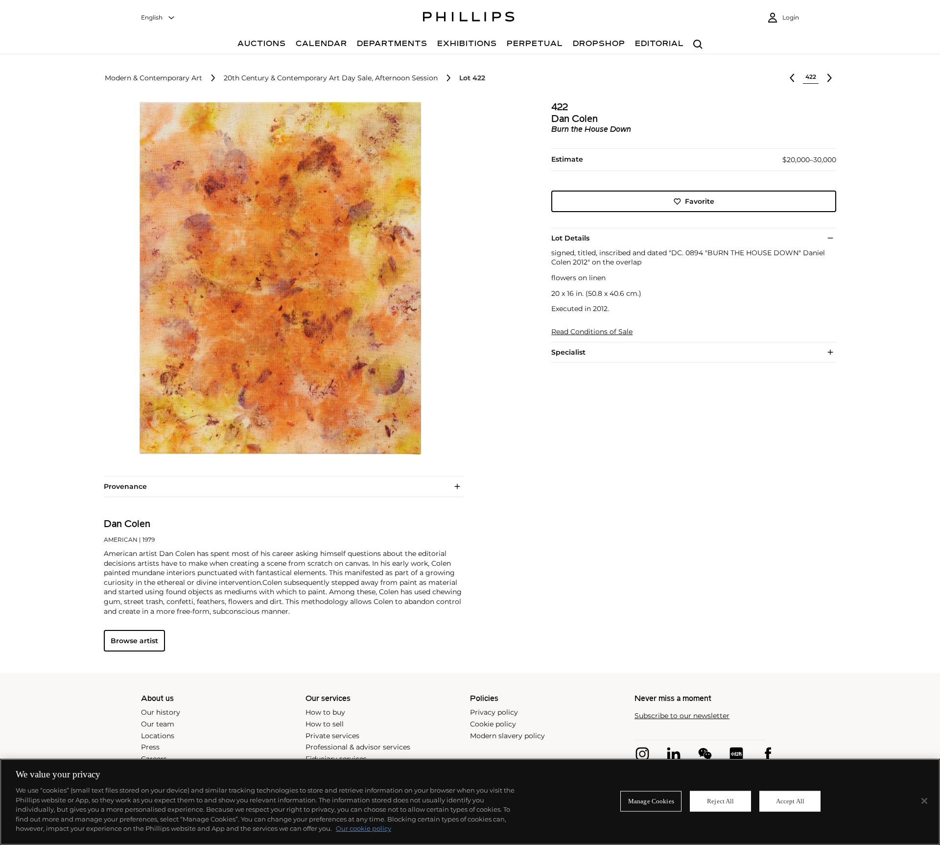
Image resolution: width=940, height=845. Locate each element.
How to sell (325, 724)
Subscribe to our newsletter (681, 716)
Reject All (720, 801)
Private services (332, 735)
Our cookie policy (363, 828)
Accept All (790, 801)
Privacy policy (494, 712)
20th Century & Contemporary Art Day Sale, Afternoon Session (331, 78)
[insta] (642, 754)
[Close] (924, 801)
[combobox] (158, 18)
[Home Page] (469, 18)
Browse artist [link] (134, 640)
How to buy (325, 712)
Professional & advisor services (358, 747)
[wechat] (705, 754)
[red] (736, 754)
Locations (157, 735)
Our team (157, 724)
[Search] (698, 45)
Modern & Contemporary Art (153, 78)
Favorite (699, 201)
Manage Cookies (651, 801)
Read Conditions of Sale (592, 332)
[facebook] (768, 754)
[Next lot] (829, 78)
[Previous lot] (792, 78)
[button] (277, 278)
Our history (160, 712)
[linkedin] (674, 754)
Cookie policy (493, 724)
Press (150, 747)
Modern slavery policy (507, 735)
